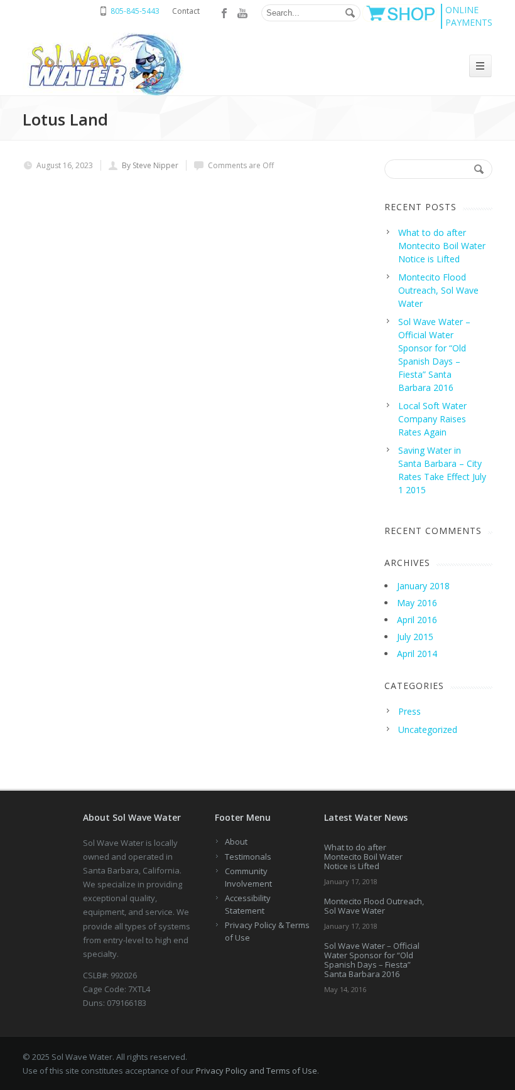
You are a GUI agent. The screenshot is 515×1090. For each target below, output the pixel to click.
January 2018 (423, 586)
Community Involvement (248, 877)
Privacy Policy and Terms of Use (256, 1070)
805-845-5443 (135, 11)
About (236, 841)
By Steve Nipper (150, 165)
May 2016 (417, 603)
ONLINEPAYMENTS (468, 16)
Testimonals (248, 856)
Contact (186, 11)
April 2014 (417, 654)
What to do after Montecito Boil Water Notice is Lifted (363, 857)
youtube (242, 13)
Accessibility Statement (248, 904)
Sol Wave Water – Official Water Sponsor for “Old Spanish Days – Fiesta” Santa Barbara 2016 (372, 960)
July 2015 (415, 637)
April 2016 (417, 620)
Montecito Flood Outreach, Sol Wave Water (374, 905)
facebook (225, 13)
